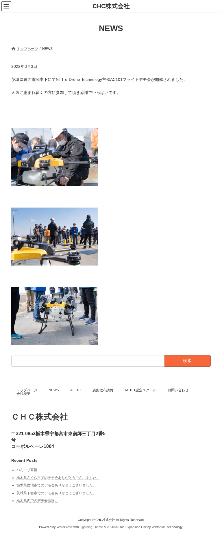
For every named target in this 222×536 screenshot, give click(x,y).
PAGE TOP (211, 513)
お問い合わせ (178, 390)
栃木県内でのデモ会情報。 (37, 501)
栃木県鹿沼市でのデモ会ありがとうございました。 (56, 485)
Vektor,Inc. (159, 527)
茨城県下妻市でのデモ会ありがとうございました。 (56, 493)
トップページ (26, 390)
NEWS (54, 390)
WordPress (65, 527)
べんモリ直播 (26, 470)
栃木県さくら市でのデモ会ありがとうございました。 (58, 478)
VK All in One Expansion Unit (127, 527)
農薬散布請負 (102, 390)
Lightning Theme (91, 527)
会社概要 (23, 394)
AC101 (75, 390)
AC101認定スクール (140, 390)
